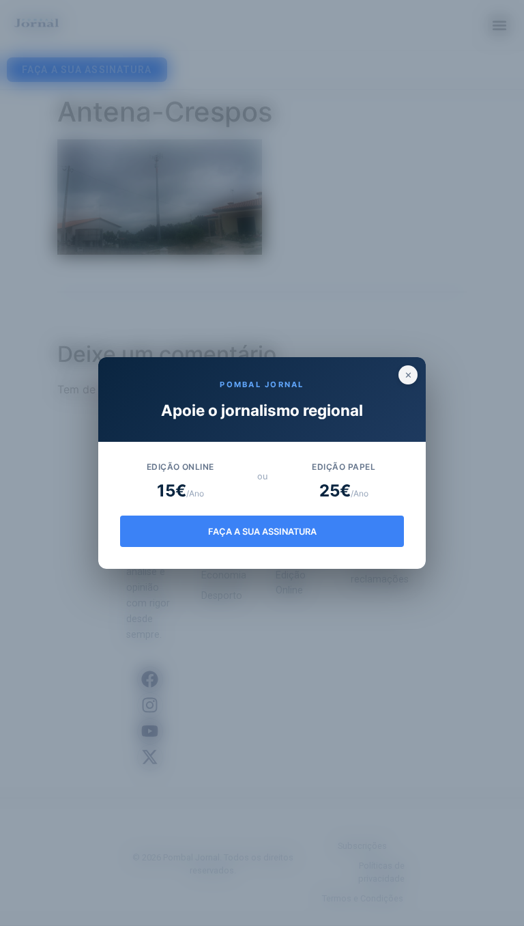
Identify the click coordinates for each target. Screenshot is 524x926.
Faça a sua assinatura (262, 532)
